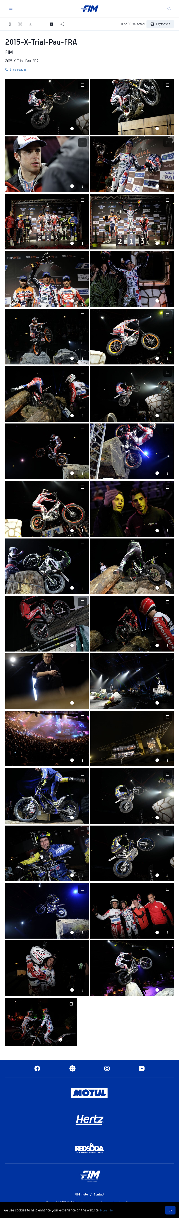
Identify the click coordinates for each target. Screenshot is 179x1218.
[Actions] (82, 128)
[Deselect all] (20, 24)
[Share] (62, 24)
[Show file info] (72, 128)
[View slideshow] (51, 24)
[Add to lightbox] (41, 24)
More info (106, 1210)
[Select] (82, 85)
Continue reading (16, 69)
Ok (170, 1210)
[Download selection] (30, 24)
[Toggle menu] (11, 8)
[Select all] (9, 24)
